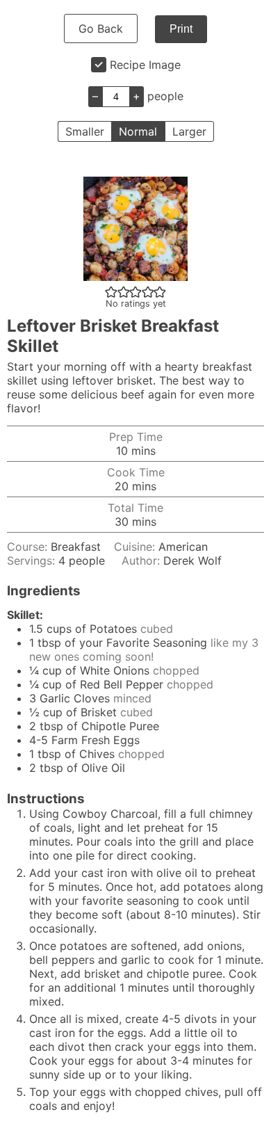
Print (181, 29)
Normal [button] (138, 131)
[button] (111, 291)
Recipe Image (145, 65)
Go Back (101, 28)
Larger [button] (189, 131)
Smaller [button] (84, 131)
